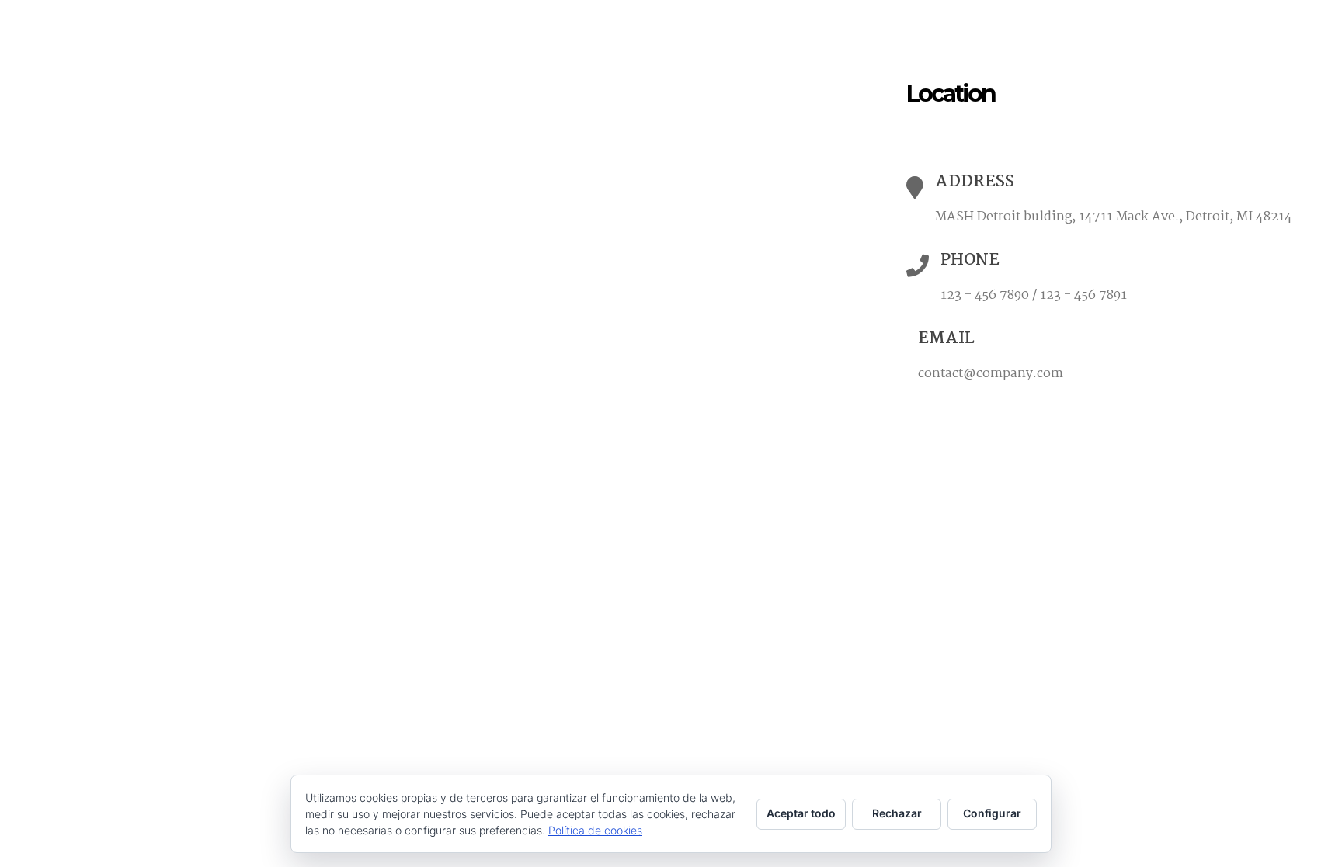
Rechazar (897, 813)
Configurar (992, 813)
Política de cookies (595, 830)
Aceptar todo (801, 813)
